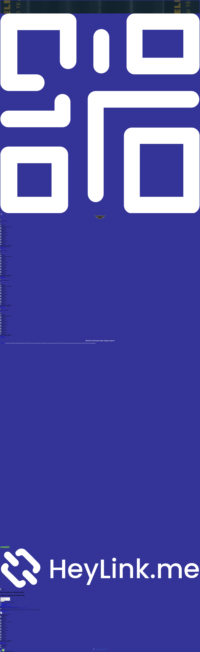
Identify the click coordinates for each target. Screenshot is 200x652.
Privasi (26, 607)
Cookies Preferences (5, 547)
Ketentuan (22, 607)
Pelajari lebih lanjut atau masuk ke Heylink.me (9, 606)
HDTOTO (3, 343)
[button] (100, 446)
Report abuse (2, 545)
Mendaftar (2, 601)
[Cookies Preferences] (3, 650)
